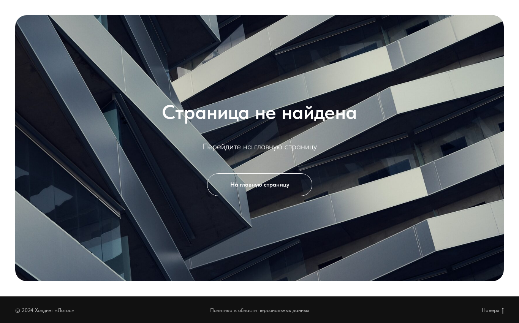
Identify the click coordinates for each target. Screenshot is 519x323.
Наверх (490, 310)
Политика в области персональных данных (259, 310)
